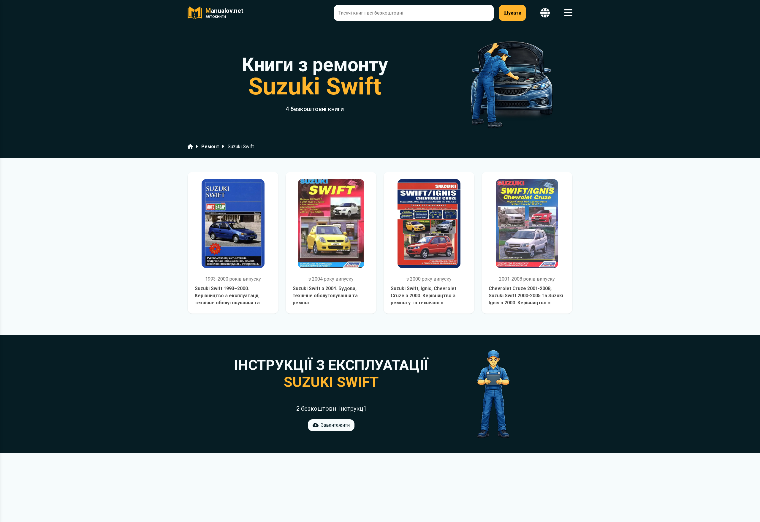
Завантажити (335, 425)
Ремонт (210, 146)
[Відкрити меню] (568, 13)
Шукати (512, 13)
